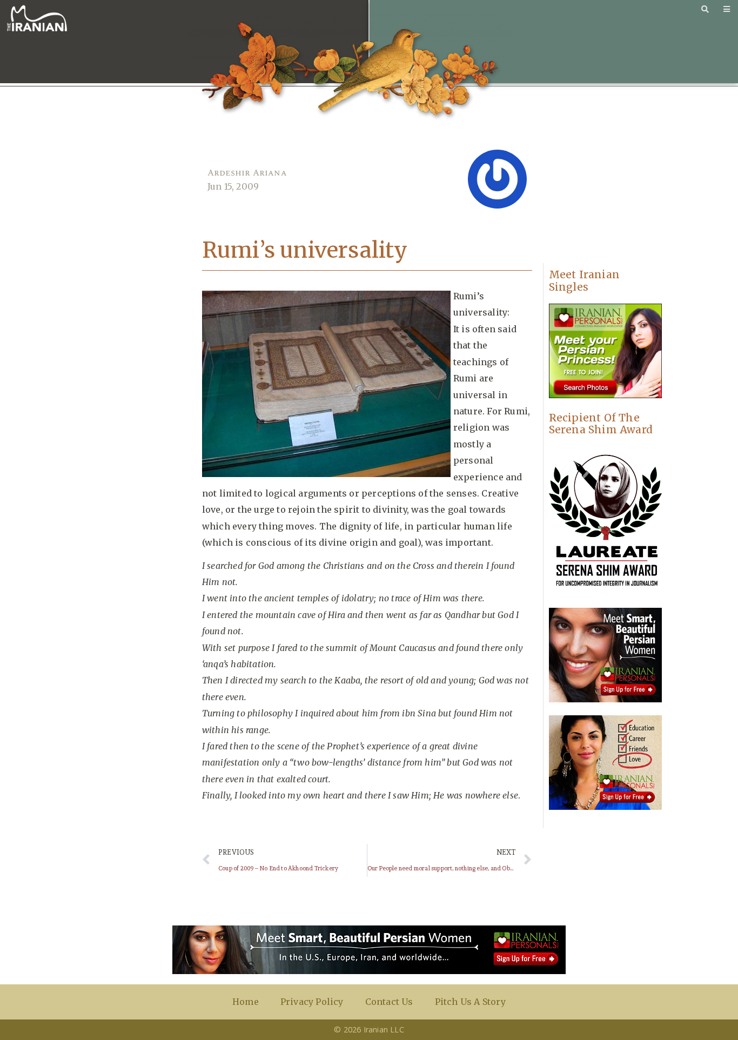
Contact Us (389, 1001)
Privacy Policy (312, 1001)
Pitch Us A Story (470, 1001)
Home (245, 1001)
